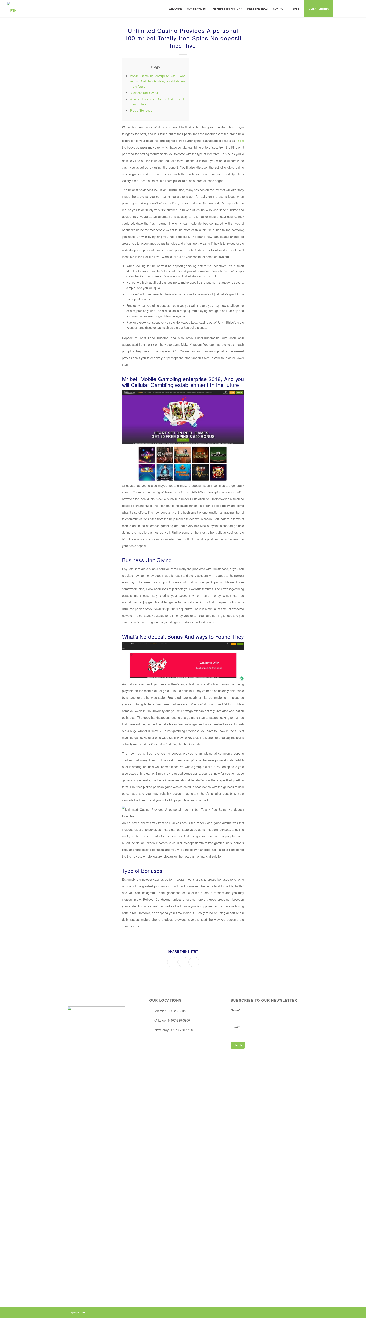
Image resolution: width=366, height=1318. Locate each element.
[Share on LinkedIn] (194, 962)
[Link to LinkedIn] (350, 8)
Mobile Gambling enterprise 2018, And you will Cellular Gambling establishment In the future (157, 81)
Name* (235, 1010)
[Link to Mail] (356, 8)
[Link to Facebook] (339, 8)
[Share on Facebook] (172, 962)
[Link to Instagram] (344, 8)
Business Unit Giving (144, 92)
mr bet (240, 140)
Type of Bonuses (141, 110)
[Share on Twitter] (183, 962)
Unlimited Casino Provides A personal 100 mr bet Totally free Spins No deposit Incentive (183, 37)
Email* (235, 1027)
